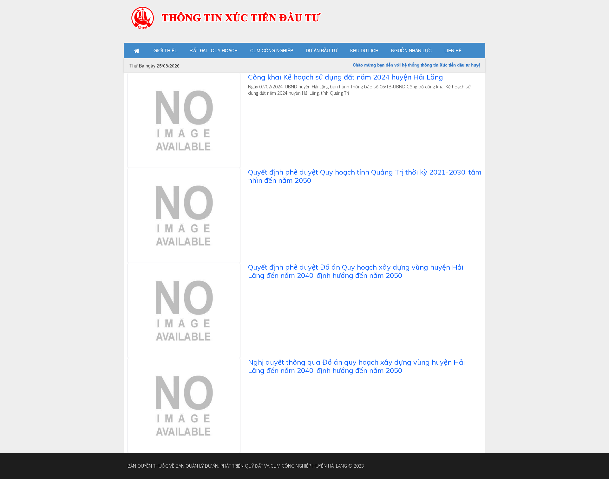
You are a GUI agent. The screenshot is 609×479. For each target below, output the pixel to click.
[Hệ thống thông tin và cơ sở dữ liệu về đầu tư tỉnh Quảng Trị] (231, 17)
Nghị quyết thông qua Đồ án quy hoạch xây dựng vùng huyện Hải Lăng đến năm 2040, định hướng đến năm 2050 (356, 366)
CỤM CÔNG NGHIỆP (271, 50)
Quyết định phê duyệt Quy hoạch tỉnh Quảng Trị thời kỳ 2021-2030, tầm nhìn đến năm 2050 (364, 176)
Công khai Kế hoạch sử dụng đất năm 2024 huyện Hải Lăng (345, 77)
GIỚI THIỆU (166, 50)
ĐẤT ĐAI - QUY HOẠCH (214, 50)
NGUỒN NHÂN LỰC (411, 50)
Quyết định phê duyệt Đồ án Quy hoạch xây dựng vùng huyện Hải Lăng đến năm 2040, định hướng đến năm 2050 (355, 271)
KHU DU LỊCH (364, 50)
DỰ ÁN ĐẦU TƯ (321, 50)
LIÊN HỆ (453, 50)
